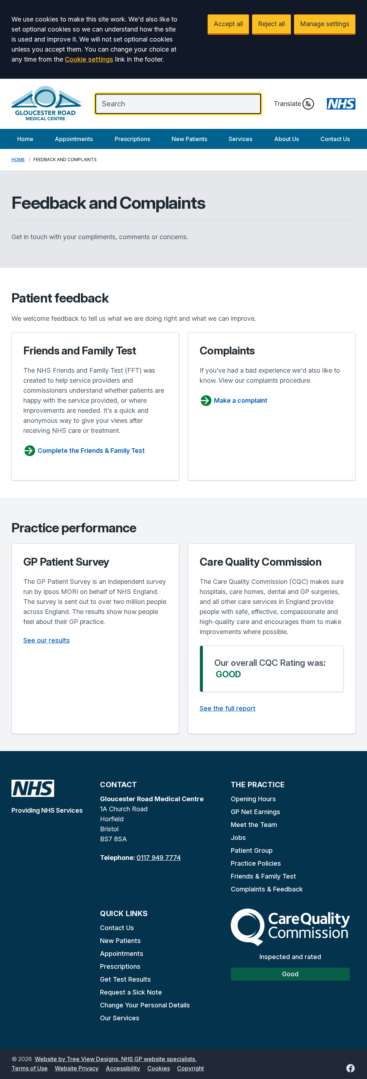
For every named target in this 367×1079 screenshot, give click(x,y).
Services (240, 138)
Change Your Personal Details (145, 1005)
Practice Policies (256, 863)
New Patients (189, 138)
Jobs (238, 837)
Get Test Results (125, 979)
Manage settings (324, 24)
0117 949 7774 (159, 857)
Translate (287, 103)
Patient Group (252, 850)
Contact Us (335, 138)
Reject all (271, 24)
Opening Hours (253, 799)
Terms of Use (29, 1068)
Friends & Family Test (263, 876)
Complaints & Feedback (267, 889)
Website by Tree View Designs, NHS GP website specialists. (115, 1059)
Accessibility (123, 1068)
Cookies (158, 1068)
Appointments (74, 138)
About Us (286, 138)
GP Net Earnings (255, 812)
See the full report (228, 708)
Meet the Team (254, 824)
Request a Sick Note (131, 992)
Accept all (228, 24)
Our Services (119, 1018)
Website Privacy (77, 1068)
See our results (46, 640)
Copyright (190, 1068)
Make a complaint (240, 400)
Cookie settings (89, 59)
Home (25, 138)
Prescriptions (132, 138)
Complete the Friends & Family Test (91, 450)
